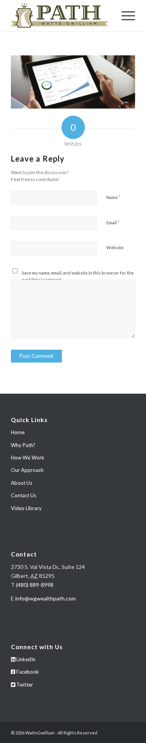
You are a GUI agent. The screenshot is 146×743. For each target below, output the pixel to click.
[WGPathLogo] (60, 15)
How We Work (27, 457)
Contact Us (23, 495)
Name (113, 197)
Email (113, 222)
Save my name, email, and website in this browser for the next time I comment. (78, 276)
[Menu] (124, 15)
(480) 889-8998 (34, 584)
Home (18, 432)
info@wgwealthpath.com (45, 598)
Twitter (24, 684)
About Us (21, 483)
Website (114, 247)
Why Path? (23, 445)
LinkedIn (25, 659)
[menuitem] (124, 15)
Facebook (27, 672)
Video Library (26, 508)
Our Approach (27, 470)
